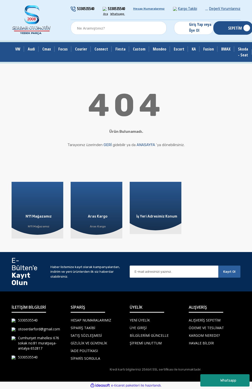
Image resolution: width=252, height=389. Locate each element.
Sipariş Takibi (83, 327)
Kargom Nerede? (204, 335)
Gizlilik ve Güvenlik (89, 343)
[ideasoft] (100, 385)
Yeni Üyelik (140, 320)
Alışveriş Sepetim (204, 320)
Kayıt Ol (229, 271)
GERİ (108, 145)
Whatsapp (228, 380)
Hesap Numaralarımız (149, 8)
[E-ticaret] (125, 385)
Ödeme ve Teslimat (206, 327)
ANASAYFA (146, 145)
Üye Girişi (138, 327)
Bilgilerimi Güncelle (149, 335)
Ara (105, 14)
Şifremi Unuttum (146, 343)
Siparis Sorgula (85, 358)
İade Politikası (84, 350)
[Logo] (32, 20)
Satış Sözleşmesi (86, 335)
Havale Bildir (201, 343)
